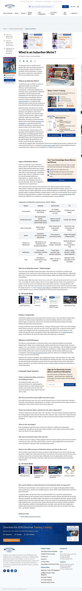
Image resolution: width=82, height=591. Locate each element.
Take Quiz (61, 180)
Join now (73, 6)
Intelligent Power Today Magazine (43, 1)
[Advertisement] (48, 152)
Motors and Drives (30, 28)
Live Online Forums (54, 13)
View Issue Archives (9, 82)
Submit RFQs (55, 135)
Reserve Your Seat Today (61, 110)
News (16, 13)
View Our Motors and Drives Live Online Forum (10, 43)
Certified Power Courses (48, 554)
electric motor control (49, 145)
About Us (44, 559)
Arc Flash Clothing (57, 1)
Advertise (74, 13)
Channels (9, 13)
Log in (65, 6)
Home (4, 13)
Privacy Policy (45, 561)
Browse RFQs (69, 135)
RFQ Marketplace (41, 13)
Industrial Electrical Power (16, 28)
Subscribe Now (70, 384)
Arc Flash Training (46, 577)
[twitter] (23, 61)
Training (23, 13)
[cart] (78, 6)
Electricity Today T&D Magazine (50, 570)
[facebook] (20, 61)
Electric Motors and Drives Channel (30, 516)
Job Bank (65, 13)
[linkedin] (27, 61)
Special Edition (9, 77)
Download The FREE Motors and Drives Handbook (10, 51)
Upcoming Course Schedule (49, 551)
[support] (31, 61)
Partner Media (30, 13)
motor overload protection (40, 353)
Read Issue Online (10, 75)
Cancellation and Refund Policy (50, 564)
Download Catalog (13, 540)
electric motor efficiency (44, 288)
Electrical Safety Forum (47, 582)
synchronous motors (66, 194)
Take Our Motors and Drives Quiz (9, 36)
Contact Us (44, 556)
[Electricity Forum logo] (9, 6)
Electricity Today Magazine (26, 1)
